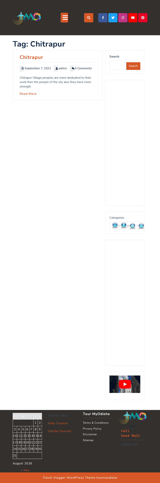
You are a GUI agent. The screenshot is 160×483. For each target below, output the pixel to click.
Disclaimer (90, 434)
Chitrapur (31, 57)
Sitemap (88, 440)
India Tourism (58, 423)
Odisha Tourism (59, 431)
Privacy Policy (92, 429)
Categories (116, 218)
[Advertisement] (124, 142)
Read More (28, 94)
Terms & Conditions (96, 423)
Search (114, 57)
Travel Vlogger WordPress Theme (69, 478)
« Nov (25, 470)
